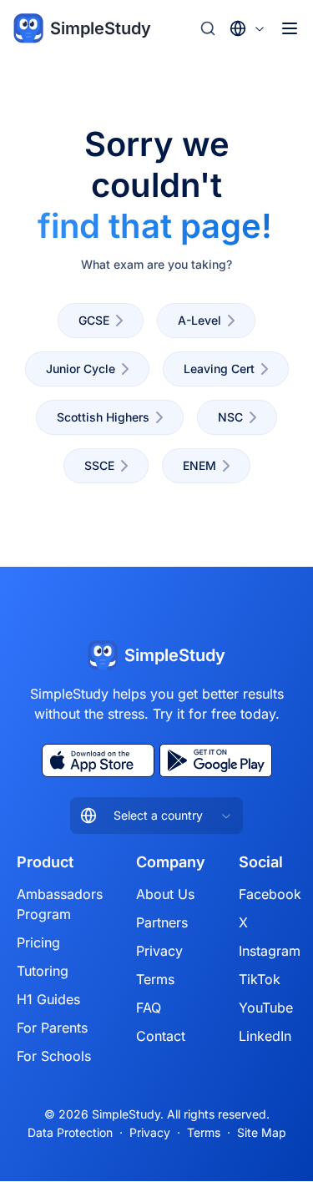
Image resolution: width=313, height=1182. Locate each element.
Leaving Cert (219, 368)
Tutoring (42, 970)
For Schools (54, 1056)
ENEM (199, 465)
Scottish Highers (103, 417)
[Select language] (248, 28)
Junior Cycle (80, 368)
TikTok (259, 979)
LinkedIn (265, 1036)
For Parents (52, 1027)
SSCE (99, 465)
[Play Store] (215, 760)
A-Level (199, 320)
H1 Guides (48, 999)
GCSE (93, 320)
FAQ (148, 1007)
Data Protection (70, 1132)
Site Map (261, 1132)
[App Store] (98, 760)
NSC (230, 417)
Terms (155, 979)
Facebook (270, 894)
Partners (162, 922)
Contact (160, 1036)
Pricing (38, 942)
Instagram (269, 950)
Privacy (159, 950)
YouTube (266, 1007)
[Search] (207, 28)
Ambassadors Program (60, 904)
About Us (165, 894)
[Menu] (290, 28)
